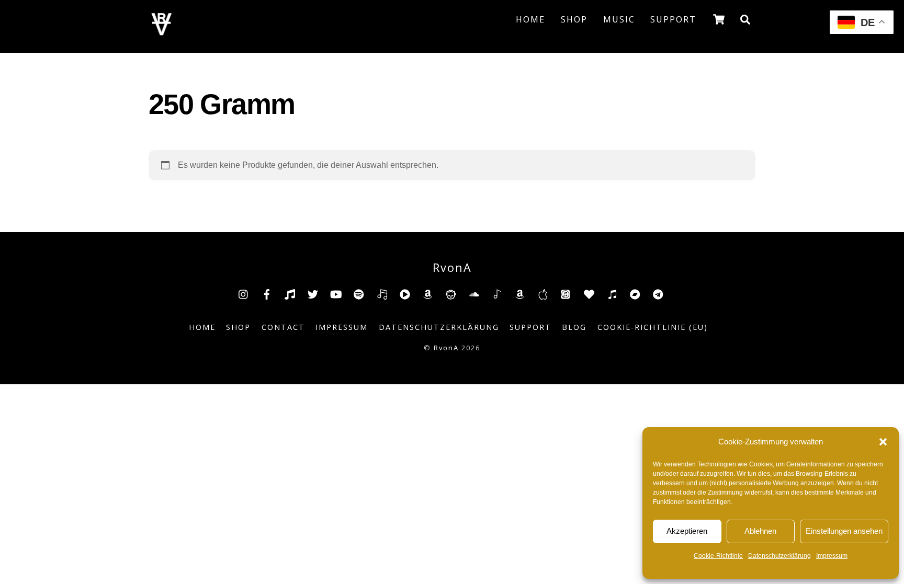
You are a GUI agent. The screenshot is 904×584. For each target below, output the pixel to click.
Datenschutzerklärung (779, 555)
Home (530, 19)
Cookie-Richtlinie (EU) (652, 327)
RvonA (446, 347)
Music (619, 19)
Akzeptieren (686, 530)
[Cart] (718, 19)
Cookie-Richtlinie (718, 555)
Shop (574, 19)
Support (673, 19)
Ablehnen (760, 530)
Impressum (832, 555)
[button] (883, 442)
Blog (574, 327)
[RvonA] (162, 32)
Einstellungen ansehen (844, 530)
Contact (283, 327)
